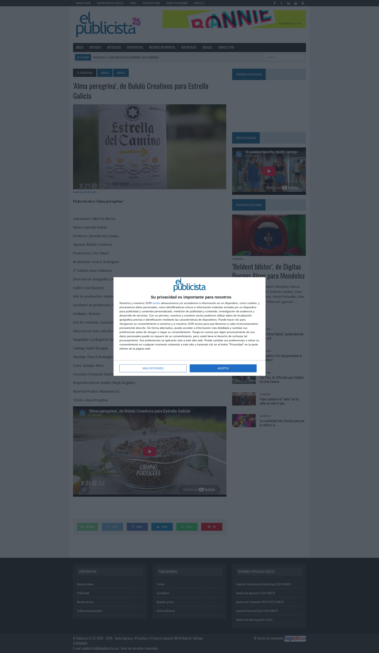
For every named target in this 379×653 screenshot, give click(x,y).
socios (156, 303)
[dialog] (189, 326)
